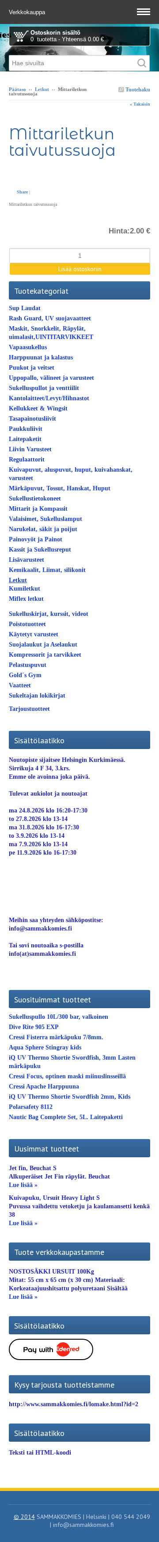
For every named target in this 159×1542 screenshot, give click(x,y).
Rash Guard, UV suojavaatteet (50, 318)
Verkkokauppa (28, 12)
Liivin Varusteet (30, 449)
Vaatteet (20, 685)
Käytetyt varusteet (33, 634)
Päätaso (17, 89)
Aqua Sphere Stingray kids (45, 1047)
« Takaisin (140, 104)
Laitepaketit (25, 439)
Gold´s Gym (25, 675)
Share (22, 191)
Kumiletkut (24, 588)
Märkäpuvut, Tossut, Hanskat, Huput (59, 488)
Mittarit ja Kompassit (38, 508)
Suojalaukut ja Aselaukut (43, 644)
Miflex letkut (26, 599)
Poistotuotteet (27, 624)
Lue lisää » (23, 1185)
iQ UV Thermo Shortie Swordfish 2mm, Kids (69, 1096)
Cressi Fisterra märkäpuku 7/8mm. (56, 1037)
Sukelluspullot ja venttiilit (44, 388)
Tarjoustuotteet (29, 709)
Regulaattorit (27, 459)
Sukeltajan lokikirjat (37, 695)
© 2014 (24, 1517)
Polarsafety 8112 (31, 1107)
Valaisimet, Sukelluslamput (45, 519)
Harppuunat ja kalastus (41, 357)
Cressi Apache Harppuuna (44, 1086)
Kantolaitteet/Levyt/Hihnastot (49, 398)
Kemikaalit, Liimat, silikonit (47, 570)
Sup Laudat (25, 308)
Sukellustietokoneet (35, 498)
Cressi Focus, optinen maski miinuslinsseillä (67, 1076)
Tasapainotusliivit (32, 418)
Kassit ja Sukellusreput (40, 549)
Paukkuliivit (25, 429)
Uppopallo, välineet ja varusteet (51, 378)
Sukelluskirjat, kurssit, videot (48, 614)
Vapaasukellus (28, 347)
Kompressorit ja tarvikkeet (45, 654)
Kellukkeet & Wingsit (38, 408)
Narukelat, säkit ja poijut (43, 529)
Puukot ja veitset (31, 367)
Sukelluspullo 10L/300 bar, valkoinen (58, 1017)
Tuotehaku (137, 90)
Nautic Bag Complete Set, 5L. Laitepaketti (66, 1117)
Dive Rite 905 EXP (34, 1027)
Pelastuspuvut (27, 665)
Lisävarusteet (26, 559)
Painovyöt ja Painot (35, 539)
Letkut (42, 89)
